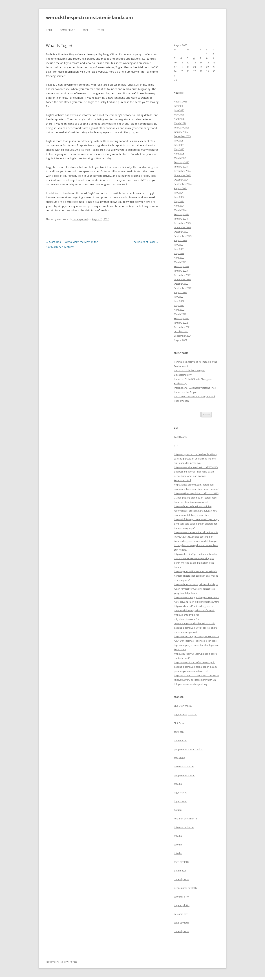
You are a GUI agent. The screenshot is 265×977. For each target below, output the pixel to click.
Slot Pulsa (179, 723)
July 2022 (178, 296)
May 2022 (179, 305)
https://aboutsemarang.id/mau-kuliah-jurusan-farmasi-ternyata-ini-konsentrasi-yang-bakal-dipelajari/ (196, 589)
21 (201, 66)
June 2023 (179, 249)
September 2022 (182, 288)
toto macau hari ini (184, 766)
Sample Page (67, 30)
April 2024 (179, 205)
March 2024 (180, 210)
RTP (176, 445)
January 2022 (181, 322)
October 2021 (181, 331)
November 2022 (182, 279)
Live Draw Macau (183, 705)
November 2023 (182, 227)
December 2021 (182, 327)
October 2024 (181, 179)
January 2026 (181, 132)
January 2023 (181, 270)
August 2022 (180, 292)
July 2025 (178, 140)
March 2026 (180, 123)
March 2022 (180, 314)
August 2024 (180, 188)
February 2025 (181, 162)
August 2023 (180, 240)
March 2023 (180, 262)
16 (214, 62)
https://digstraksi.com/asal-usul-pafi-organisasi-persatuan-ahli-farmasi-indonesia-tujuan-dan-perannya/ (195, 459)
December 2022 (182, 275)
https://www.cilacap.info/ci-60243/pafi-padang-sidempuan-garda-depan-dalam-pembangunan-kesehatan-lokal (195, 667)
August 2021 (180, 340)
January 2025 (181, 166)
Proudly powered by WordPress (61, 961)
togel (86, 30)
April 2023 (179, 257)
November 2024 (182, 175)
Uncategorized (80, 219)
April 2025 (179, 153)
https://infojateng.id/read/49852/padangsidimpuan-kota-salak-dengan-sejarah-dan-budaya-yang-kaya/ (196, 524)
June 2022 (179, 301)
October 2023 (181, 231)
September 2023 (182, 236)
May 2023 (179, 253)
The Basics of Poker (145, 242)
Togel (101, 30)
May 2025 (179, 149)
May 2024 (179, 201)
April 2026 (179, 119)
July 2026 (178, 106)
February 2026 (181, 127)
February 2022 (181, 318)
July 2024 (178, 192)
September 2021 (182, 335)
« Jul (176, 79)
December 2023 (182, 223)
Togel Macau (180, 437)
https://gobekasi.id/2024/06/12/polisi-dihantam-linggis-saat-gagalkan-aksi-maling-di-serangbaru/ (196, 576)
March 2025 (180, 158)
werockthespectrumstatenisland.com (89, 17)
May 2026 (179, 114)
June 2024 (179, 197)
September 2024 (182, 184)
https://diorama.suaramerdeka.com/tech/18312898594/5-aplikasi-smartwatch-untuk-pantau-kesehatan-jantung (196, 680)
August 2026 (180, 101)
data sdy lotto (181, 931)
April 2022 (179, 309)
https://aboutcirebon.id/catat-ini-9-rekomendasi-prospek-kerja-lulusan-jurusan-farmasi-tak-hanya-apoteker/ (196, 511)
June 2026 (179, 110)
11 (181, 62)
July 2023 (178, 244)
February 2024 (181, 214)
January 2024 (181, 218)
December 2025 (182, 136)
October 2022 (181, 283)
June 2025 (179, 145)
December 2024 (182, 171)
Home (49, 30)
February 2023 (181, 266)
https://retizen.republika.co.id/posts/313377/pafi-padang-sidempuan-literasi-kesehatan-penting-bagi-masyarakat (196, 498)
